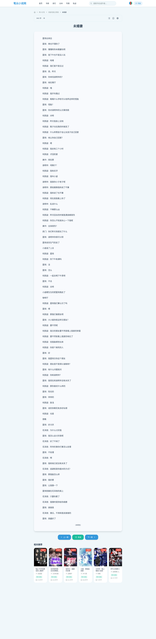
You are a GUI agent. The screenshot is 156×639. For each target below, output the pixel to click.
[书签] (113, 18)
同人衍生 (42, 12)
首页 (40, 3)
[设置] (117, 18)
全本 (61, 3)
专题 (68, 3)
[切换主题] (130, 3)
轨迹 (74, 3)
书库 (47, 3)
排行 (54, 3)
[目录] (109, 18)
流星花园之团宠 (53, 12)
